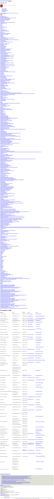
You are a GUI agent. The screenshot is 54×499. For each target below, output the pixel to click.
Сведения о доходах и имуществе (5, 105)
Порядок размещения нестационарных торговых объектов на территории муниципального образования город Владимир (17, 158)
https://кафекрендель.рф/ (39, 353)
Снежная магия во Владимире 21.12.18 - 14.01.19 (7, 65)
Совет (1, 89)
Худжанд (1, 269)
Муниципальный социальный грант (5, 33)
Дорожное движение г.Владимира (5, 189)
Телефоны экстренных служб (4, 128)
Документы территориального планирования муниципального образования (11, 219)
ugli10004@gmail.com (31, 362)
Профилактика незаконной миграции (5, 118)
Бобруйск (1, 265)
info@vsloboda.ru (30, 324)
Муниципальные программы (4, 146)
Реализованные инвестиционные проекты (6, 204)
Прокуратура (2, 129)
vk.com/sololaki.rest (38, 384)
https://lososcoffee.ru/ (38, 396)
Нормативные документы (4, 97)
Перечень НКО (2, 32)
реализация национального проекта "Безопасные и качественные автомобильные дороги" (13, 299)
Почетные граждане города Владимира (6, 52)
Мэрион (1, 257)
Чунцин (1, 263)
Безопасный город (3, 114)
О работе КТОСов (3, 40)
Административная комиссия (4, 172)
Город (1, 24)
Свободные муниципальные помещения (6, 165)
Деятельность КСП (3, 100)
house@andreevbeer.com (31, 404)
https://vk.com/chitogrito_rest (39, 416)
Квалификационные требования (5, 80)
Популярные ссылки (3, 474)
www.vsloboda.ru (38, 324)
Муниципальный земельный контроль (5, 214)
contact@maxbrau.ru (30, 326)
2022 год (1, 288)
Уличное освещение (3, 192)
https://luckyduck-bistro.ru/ (39, 319)
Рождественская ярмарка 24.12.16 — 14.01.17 (6, 60)
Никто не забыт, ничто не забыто (5, 18)
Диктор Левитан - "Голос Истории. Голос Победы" (7, 22)
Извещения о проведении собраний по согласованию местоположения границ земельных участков (14, 211)
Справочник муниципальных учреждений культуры (7, 230)
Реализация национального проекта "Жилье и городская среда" (9, 295)
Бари (1, 254)
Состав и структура (3, 77)
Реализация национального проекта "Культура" (7, 296)
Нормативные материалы (4, 197)
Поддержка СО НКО (3, 106)
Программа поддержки (3, 162)
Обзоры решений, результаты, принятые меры (7, 123)
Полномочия (2, 74)
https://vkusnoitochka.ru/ (39, 468)
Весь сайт (2, 2)
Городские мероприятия (3, 54)
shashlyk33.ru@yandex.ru (31, 377)
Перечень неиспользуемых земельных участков (7, 170)
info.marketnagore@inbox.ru (31, 355)
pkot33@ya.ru (30, 375)
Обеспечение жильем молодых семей (5, 134)
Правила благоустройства (4, 225)
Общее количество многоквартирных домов (6, 180)
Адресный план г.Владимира (4, 223)
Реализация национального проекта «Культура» (7, 304)
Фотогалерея (2, 20)
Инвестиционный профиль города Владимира (7, 202)
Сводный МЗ (2, 272)
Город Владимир (4, 8)
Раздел (6, 2)
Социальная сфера (3, 228)
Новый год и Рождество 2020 (4, 67)
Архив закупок (2, 276)
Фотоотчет (1, 35)
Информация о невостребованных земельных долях (7, 215)
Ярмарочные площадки (3, 159)
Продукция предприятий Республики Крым (6, 160)
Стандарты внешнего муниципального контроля (7, 99)
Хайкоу (1, 262)
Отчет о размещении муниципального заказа (6, 274)
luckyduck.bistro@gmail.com (32, 319)
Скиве (1, 259)
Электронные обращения (4, 124)
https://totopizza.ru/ (38, 370)
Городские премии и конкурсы (4, 231)
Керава (1, 258)
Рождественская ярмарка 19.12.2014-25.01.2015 (7, 56)
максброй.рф (38, 326)
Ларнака (1, 266)
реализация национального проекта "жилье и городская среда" (9, 291)
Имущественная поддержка (4, 166)
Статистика (8, 485)
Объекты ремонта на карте (4, 176)
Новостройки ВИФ (3, 137)
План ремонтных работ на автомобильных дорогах (7, 193)
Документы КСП (2, 98)
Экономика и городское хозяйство (5, 143)
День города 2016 (2, 59)
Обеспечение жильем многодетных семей (6, 133)
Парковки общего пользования (4, 190)
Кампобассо (2, 253)
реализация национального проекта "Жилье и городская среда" (9, 300)
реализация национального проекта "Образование (7, 284)
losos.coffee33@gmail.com (31, 396)
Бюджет (1, 147)
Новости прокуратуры (3, 131)
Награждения (2, 84)
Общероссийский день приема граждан (6, 125)
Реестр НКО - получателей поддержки (5, 248)
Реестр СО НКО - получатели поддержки (6, 109)
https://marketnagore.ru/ (39, 355)
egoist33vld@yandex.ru (31, 409)
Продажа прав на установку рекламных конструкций (8, 279)
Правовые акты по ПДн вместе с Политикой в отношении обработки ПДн (11, 92)
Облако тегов (8, 474)
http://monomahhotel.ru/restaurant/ (40, 379)
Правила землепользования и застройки (6, 220)
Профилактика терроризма (4, 116)
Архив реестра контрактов (4, 275)
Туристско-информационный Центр (5, 244)
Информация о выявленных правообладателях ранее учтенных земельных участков (12, 217)
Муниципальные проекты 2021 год (5, 292)
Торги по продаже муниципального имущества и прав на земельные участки (11, 277)
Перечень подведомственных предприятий (6, 177)
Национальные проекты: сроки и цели (5, 281)
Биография (1, 73)
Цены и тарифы (2, 181)
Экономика (2, 153)
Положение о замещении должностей (5, 79)
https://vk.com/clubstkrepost (39, 441)
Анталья (1, 268)
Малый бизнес (4, 9)
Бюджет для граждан (3, 152)
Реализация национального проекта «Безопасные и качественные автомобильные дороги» (13, 305)
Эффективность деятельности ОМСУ (5, 155)
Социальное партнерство (4, 171)
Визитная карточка (3, 76)
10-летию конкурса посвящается (5, 49)
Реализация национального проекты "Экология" (7, 301)
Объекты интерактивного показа (5, 240)
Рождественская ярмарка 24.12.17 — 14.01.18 (6, 62)
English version (2, 0)
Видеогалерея (2, 21)
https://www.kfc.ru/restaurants (40, 461)
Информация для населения (4, 119)
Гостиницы (2, 242)
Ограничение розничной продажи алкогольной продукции (8, 167)
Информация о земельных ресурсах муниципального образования (9, 212)
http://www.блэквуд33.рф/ (39, 351)
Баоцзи (1, 264)
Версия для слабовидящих (8, 0)
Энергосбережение (3, 182)
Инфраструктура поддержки (4, 164)
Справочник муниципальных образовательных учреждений (9, 233)
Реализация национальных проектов (5, 280)
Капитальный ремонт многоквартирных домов (7, 187)
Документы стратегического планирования (6, 144)
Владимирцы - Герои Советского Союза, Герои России (8, 17)
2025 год (1, 282)
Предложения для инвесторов (4, 205)
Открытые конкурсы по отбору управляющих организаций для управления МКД (12, 179)
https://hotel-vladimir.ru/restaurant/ (40, 318)
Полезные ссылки (2, 37)
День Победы (4, 13)
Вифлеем (1, 267)
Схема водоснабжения (3, 185)
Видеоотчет (2, 36)
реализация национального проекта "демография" (7, 290)
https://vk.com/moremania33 (39, 382)
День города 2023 (2, 70)
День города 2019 (2, 66)
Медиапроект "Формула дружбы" (5, 50)
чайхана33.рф (38, 402)
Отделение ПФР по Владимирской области (6, 141)
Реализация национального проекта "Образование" (7, 293)
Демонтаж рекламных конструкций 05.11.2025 (7, 195)
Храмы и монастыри (3, 239)
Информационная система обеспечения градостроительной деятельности (10, 218)
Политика (21, 498)
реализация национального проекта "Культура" (7, 286)
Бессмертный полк (3, 16)
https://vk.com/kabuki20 (39, 340)
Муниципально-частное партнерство (5, 206)
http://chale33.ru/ (38, 450)
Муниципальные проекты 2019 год (5, 302)
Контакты (1, 112)
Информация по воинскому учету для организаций (7, 199)
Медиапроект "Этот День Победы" (5, 19)
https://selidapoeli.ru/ (38, 453)
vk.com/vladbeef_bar (38, 342)
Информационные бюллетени (4, 127)
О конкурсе (2, 42)
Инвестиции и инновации (4, 154)
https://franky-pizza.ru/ (39, 332)
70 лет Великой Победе (3, 30)
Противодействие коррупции (4, 117)
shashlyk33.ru (37, 377)
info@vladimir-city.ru (3, 494)
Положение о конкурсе (3, 44)
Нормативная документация (4, 306)
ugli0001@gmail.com (30, 320)
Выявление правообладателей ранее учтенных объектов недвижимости (10, 139)
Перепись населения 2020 (4, 196)
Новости (1, 15)
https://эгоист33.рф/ (38, 409)
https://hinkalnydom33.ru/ (39, 391)
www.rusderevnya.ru (38, 433)
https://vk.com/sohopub (39, 443)
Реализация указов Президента (4, 157)
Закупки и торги (2, 270)
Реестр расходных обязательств (4, 150)
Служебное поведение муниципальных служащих (7, 82)
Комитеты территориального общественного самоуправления (9, 39)
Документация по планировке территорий (6, 222)
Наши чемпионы (2, 236)
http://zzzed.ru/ (38, 344)
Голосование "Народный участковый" (5, 142)
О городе (1, 25)
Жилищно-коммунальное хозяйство (5, 173)
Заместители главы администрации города (6, 75)
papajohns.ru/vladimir (39, 445)
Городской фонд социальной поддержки (6, 140)
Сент (1, 255)
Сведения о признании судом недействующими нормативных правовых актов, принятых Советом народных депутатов (17, 93)
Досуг (1, 241)
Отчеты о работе (2, 87)
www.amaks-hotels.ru (38, 328)
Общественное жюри (3, 45)
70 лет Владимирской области (4, 55)
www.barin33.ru (38, 349)
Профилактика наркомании (4, 115)
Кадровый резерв (2, 81)
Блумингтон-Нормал (3, 256)
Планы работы (2, 86)
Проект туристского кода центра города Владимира (7, 71)
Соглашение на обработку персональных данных (7, 307)
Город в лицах (2, 29)
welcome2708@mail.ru (31, 353)
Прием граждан (2, 130)
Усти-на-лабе (2, 260)
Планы (1, 101)
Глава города (2, 72)
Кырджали (1, 261)
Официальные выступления (4, 85)
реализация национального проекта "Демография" (7, 285)
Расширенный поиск (3, 3)
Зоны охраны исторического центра (5, 224)
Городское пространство (3, 243)
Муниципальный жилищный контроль (6, 188)
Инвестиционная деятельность (4, 200)
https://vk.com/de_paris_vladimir (40, 421)
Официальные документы (4, 91)
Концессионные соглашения (4, 184)
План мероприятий (3, 46)
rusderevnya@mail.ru (31, 334)
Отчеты (1, 102)
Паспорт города (2, 156)
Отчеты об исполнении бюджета (5, 148)
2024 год (1, 283)
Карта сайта (5, 485)
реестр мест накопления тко (4, 175)
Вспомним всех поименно (4, 53)
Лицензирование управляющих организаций (6, 186)
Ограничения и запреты (3, 83)
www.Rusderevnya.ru (38, 334)
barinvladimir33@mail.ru (31, 349)
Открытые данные (3, 113)
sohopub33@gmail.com (31, 443)
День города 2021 (2, 68)
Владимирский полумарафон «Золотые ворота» (7, 64)
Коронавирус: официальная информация (6, 120)
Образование (2, 232)
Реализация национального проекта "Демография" (7, 294)
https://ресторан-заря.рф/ (39, 430)
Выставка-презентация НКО (4, 34)
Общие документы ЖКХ (3, 191)
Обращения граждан (5, 10)
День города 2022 (2, 69)
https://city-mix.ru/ (38, 362)
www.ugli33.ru (38, 399)
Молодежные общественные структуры (6, 247)
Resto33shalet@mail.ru (31, 450)
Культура (1, 229)
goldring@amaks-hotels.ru (31, 329)
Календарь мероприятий (3, 237)
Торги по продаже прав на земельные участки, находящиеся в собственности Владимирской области (14, 278)
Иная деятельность (3, 104)
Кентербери (2, 251)
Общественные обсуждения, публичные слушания (7, 94)
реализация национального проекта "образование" (7, 289)
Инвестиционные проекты (4, 203)
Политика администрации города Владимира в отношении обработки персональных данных (13, 308)
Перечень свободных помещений (5, 169)
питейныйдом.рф (38, 404)
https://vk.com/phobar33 (39, 437)
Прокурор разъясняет (3, 132)
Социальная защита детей (4, 234)
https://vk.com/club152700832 (40, 447)
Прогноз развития (3, 145)
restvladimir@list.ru (30, 318)
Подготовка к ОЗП (3, 174)
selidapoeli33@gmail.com (31, 453)
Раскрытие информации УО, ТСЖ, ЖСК (6, 183)
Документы (3, 11)
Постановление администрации (5, 43)
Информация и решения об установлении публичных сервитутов (9, 210)
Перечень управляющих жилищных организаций (7, 178)
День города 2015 (2, 57)
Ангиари (1, 252)
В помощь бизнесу (3, 163)
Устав (1, 26)
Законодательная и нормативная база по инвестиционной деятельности (10, 201)
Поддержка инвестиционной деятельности (6, 207)
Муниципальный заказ (3, 271)
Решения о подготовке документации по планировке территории (9, 221)
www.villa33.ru (38, 320)
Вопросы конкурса (3, 47)
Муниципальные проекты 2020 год (5, 297)
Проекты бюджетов (3, 149)
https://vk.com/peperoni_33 (39, 439)
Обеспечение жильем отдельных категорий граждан (7, 135)
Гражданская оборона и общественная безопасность (7, 126)
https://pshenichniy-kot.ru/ (39, 375)
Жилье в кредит (2, 136)
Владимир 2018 (2, 63)
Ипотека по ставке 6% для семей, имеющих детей (7, 138)
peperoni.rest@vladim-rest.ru (31, 439)
